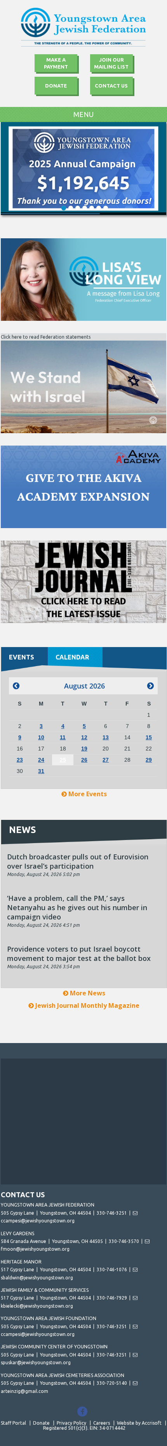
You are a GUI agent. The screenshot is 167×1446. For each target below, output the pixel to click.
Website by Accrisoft (139, 1422)
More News (86, 993)
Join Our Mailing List (111, 63)
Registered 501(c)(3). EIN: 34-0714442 (84, 1428)
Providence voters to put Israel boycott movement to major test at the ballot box (79, 953)
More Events (87, 794)
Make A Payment (56, 63)
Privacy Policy (71, 1422)
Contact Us (111, 85)
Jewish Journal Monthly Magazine (86, 1005)
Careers (101, 1422)
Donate (56, 85)
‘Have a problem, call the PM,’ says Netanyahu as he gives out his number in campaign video (77, 907)
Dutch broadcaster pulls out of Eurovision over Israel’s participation (77, 861)
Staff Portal (13, 1422)
